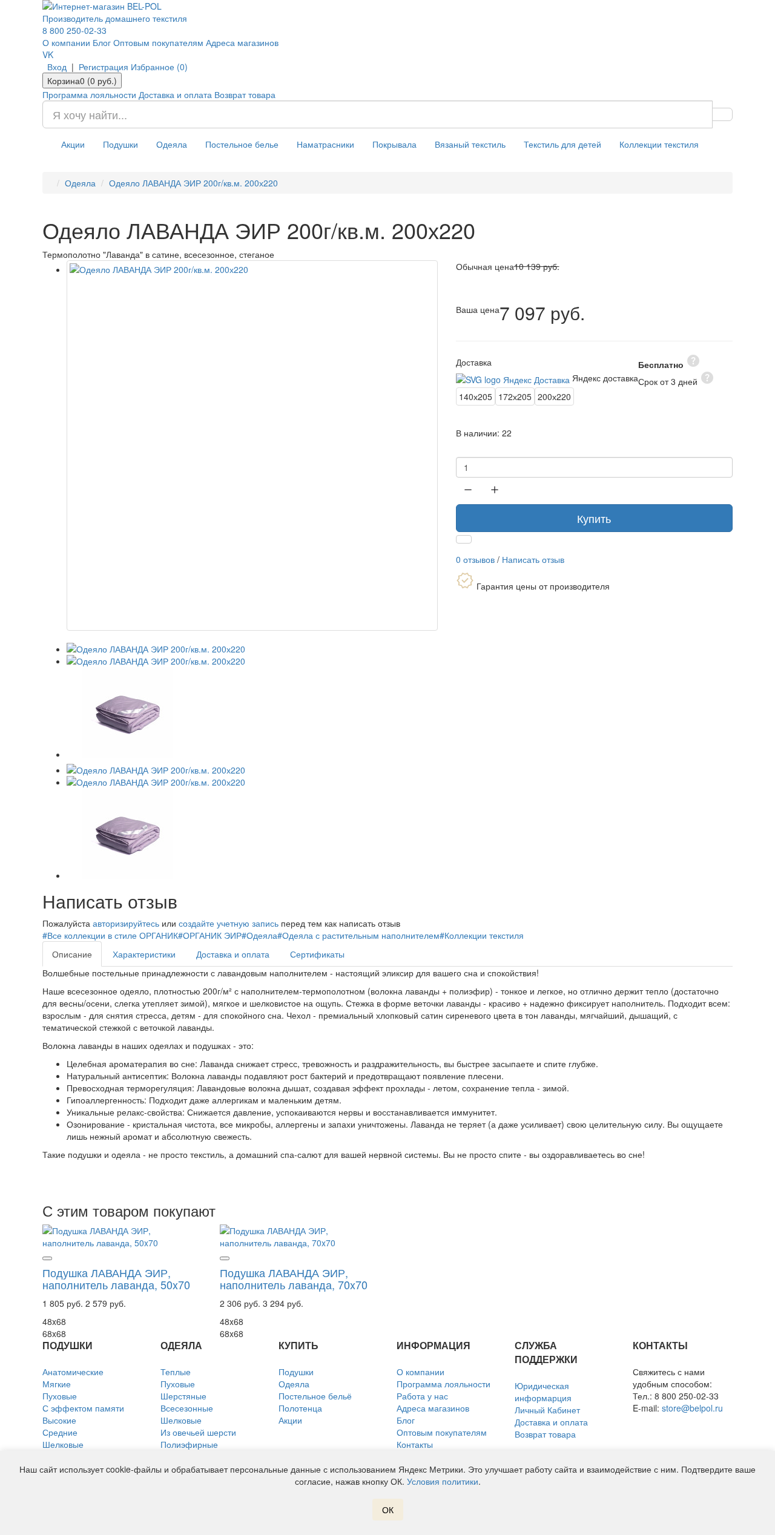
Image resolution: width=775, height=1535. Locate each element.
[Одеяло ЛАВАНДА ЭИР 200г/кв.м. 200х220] (252, 445)
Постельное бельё (315, 1396)
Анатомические (73, 1372)
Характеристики (144, 954)
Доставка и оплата (175, 94)
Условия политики (442, 1481)
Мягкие (56, 1384)
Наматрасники (325, 144)
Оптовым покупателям (158, 42)
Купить (594, 518)
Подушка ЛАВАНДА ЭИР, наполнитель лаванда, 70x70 (294, 1278)
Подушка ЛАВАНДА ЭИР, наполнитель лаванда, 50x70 (116, 1278)
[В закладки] (464, 539)
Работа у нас (422, 1396)
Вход (57, 67)
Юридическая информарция (543, 1391)
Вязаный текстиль (470, 144)
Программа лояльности (89, 94)
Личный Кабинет (547, 1410)
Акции (73, 144)
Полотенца (300, 1408)
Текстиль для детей (562, 144)
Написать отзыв (533, 559)
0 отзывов (475, 559)
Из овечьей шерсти (198, 1432)
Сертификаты (317, 954)
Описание (72, 954)
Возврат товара (244, 94)
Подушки (120, 144)
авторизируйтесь (126, 923)
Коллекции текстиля (659, 144)
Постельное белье (242, 144)
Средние (60, 1432)
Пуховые (59, 1396)
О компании (66, 42)
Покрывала (394, 144)
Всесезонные (186, 1408)
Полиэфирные (189, 1444)
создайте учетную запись (229, 923)
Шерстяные (183, 1396)
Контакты (415, 1444)
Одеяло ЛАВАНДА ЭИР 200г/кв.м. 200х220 (193, 183)
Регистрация (103, 67)
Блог (102, 42)
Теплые (175, 1372)
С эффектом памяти (83, 1408)
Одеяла (171, 144)
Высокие (59, 1420)
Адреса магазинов (242, 42)
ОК (388, 1510)
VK (47, 54)
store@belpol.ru (692, 1408)
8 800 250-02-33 (74, 30)
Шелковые (63, 1444)
